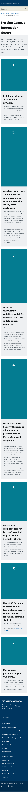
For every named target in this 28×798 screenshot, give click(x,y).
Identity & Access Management (11, 738)
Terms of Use (4, 786)
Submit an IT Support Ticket (10, 731)
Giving (4, 748)
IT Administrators (7, 774)
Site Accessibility (7, 751)
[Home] (10, 4)
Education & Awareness (16, 13)
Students (4, 760)
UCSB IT (7, 717)
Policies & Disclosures (8, 745)
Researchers (5, 770)
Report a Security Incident (9, 727)
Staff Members (6, 767)
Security (7, 13)
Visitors (4, 777)
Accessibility (11, 786)
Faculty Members (7, 763)
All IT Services (6, 741)
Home (2, 13)
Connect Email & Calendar (9, 734)
